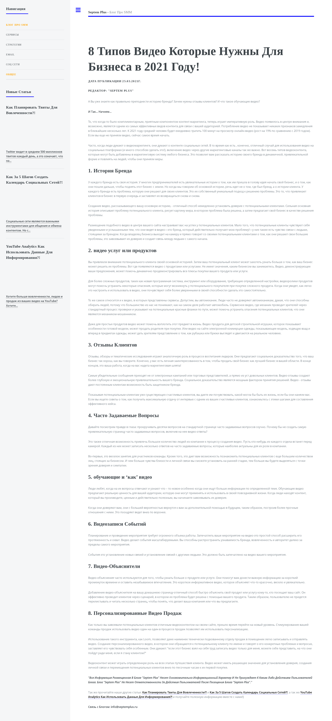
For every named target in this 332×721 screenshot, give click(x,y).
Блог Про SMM (110, 12)
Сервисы (12, 34)
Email (10, 54)
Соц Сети (13, 64)
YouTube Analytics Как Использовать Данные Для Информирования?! (29, 252)
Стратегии (14, 44)
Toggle (78, 10)
